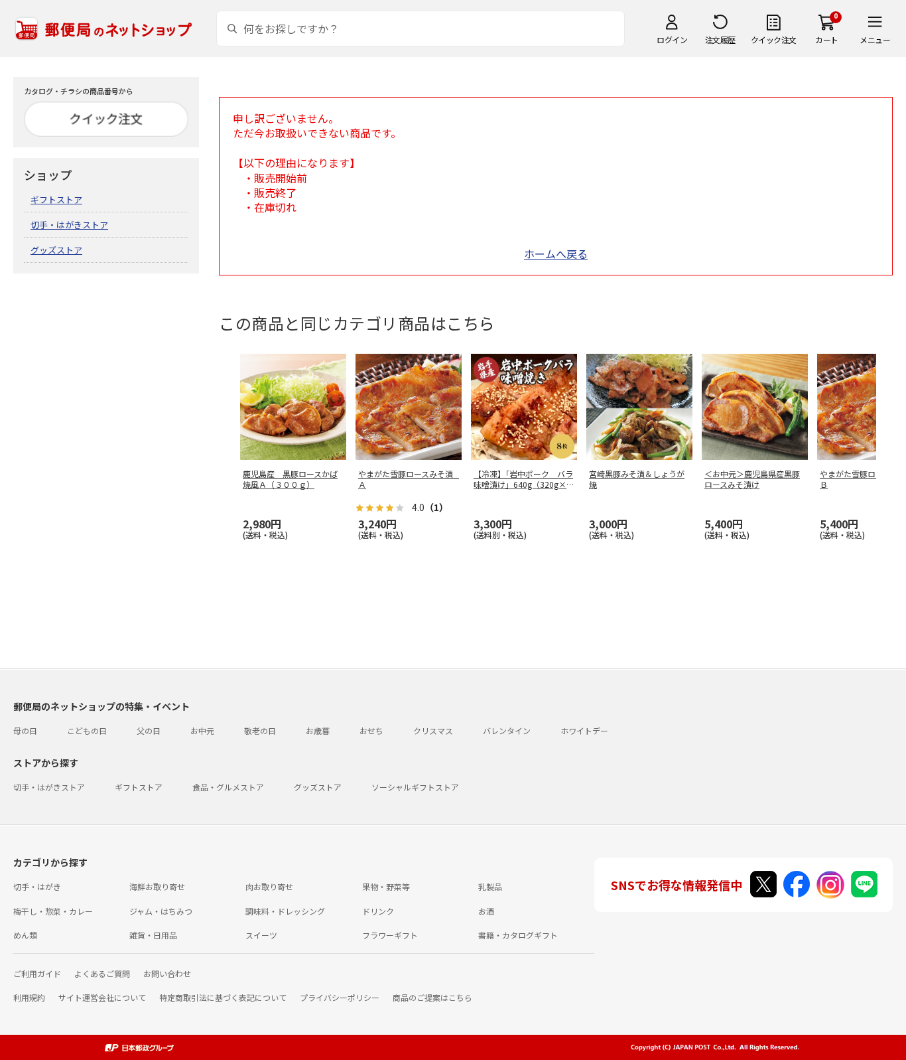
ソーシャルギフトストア (415, 787)
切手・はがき (37, 886)
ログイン (672, 39)
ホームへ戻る (556, 254)
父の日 (149, 730)
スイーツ (261, 935)
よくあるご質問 (102, 973)
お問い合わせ (167, 973)
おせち (371, 730)
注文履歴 (720, 39)
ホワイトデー (584, 730)
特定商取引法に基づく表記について (223, 997)
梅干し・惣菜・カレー (53, 911)
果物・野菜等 (386, 886)
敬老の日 (260, 730)
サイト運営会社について (102, 997)
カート (826, 39)
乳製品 (490, 886)
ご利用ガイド (37, 973)
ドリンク (378, 911)
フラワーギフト (390, 935)
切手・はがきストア (69, 224)
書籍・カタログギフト (518, 935)
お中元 (202, 730)
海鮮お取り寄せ (157, 886)
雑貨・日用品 (153, 935)
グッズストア (56, 250)
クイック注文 (774, 39)
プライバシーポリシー (339, 997)
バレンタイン (507, 730)
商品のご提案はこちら (432, 997)
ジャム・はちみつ (160, 911)
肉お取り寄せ (269, 886)
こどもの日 (87, 730)
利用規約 (29, 997)
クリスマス (433, 730)
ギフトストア (56, 199)
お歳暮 (318, 730)
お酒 (486, 911)
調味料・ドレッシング (285, 911)
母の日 (25, 730)
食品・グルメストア (228, 787)
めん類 (25, 935)
